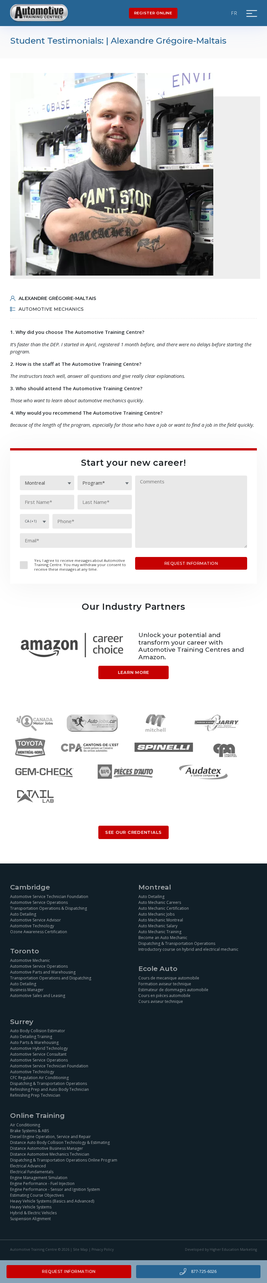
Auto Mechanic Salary (157, 926)
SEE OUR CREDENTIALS (133, 832)
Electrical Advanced (28, 1166)
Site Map (80, 1249)
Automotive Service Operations (39, 902)
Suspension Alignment (30, 1218)
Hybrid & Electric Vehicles (33, 1213)
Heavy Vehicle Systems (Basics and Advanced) (52, 1201)
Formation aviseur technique (164, 984)
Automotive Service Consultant (38, 1054)
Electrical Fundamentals (31, 1172)
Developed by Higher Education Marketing (221, 1249)
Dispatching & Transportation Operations (176, 943)
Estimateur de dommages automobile (173, 989)
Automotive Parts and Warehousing (43, 972)
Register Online (153, 13)
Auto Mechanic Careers (159, 902)
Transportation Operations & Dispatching (48, 908)
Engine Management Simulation (38, 1177)
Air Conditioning (25, 1125)
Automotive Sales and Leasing (37, 995)
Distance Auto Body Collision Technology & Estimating (60, 1142)
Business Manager (27, 989)
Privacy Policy (102, 1249)
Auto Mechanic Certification (163, 908)
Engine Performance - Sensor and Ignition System (55, 1189)
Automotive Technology (32, 926)
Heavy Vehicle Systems (30, 1207)
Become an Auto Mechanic (162, 937)
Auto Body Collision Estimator (37, 1031)
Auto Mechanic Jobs (156, 914)
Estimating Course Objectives (37, 1195)
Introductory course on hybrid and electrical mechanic (188, 949)
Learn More (133, 672)
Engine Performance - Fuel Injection (42, 1183)
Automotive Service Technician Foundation (49, 896)
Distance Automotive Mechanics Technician (49, 1154)
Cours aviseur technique (160, 1001)
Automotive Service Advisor (35, 920)
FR (234, 13)
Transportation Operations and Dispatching (50, 978)
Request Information (69, 1271)
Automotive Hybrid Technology (39, 1048)
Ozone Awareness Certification (38, 931)
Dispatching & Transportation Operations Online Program (63, 1160)
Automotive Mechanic (30, 960)
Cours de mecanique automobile (168, 978)
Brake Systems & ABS (29, 1130)
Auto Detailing (23, 914)
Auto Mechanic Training (159, 931)
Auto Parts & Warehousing (34, 1042)
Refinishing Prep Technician (35, 1095)
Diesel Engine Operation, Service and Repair (50, 1136)
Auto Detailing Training (31, 1036)
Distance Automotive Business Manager (46, 1148)
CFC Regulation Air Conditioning (39, 1077)
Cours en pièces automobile (164, 995)
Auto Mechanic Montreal (160, 920)
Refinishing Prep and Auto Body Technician (49, 1089)
